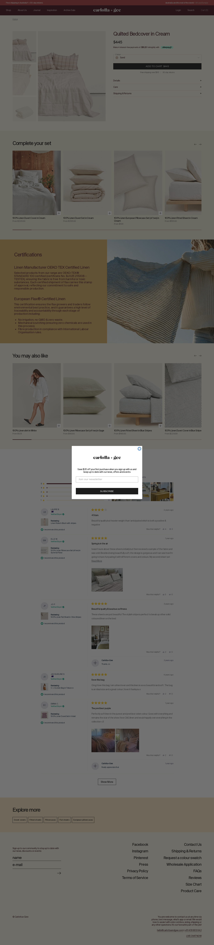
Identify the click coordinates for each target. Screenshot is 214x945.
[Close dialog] (139, 448)
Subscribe (107, 491)
